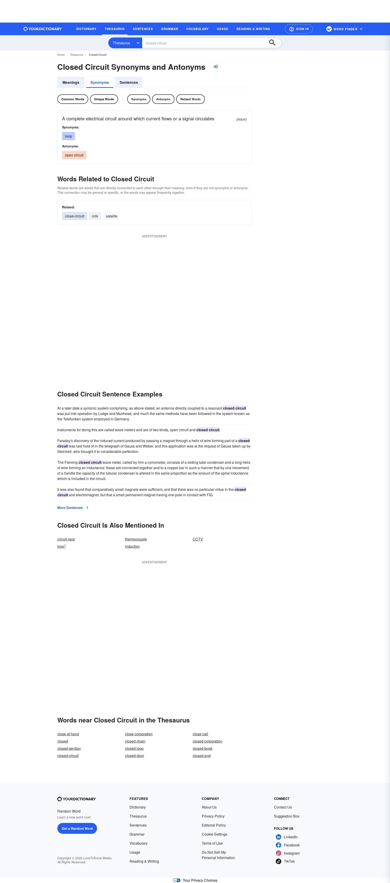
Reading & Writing (144, 861)
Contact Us (283, 807)
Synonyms (100, 82)
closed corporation (207, 741)
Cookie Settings (214, 834)
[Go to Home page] (42, 29)
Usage (135, 852)
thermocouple (136, 539)
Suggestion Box (286, 816)
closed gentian (69, 748)
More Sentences (70, 507)
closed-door (134, 755)
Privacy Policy (213, 816)
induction (132, 546)
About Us (209, 807)
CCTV (198, 539)
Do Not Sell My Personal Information (218, 855)
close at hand (68, 733)
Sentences (129, 82)
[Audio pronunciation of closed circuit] (215, 66)
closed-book (202, 748)
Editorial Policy (214, 825)
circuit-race (66, 539)
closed (62, 741)
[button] (299, 29)
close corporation (139, 733)
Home (61, 54)
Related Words (190, 99)
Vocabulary (139, 843)
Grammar (137, 834)
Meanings (71, 82)
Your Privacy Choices (200, 880)
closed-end (202, 755)
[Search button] (274, 43)
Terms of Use (212, 843)
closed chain (135, 741)
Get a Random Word (77, 828)
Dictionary (138, 807)
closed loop (134, 748)
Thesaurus (121, 42)
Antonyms (163, 99)
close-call (200, 733)
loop (68, 136)
